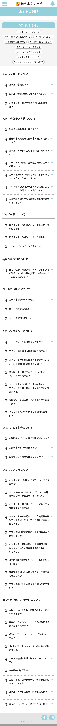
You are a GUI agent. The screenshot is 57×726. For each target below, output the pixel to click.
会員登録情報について (15, 41)
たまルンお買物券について (28, 51)
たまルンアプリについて (28, 57)
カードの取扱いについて (41, 41)
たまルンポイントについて (28, 46)
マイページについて (44, 36)
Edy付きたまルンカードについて (28, 62)
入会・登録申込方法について (17, 36)
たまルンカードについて (28, 31)
